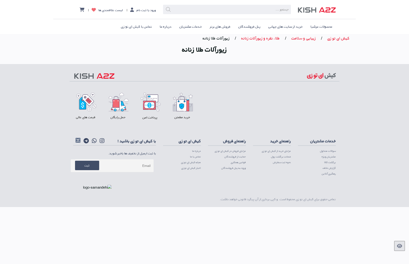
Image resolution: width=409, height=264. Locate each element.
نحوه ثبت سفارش (282, 162)
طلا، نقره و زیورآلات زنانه (260, 38)
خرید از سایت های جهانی (285, 26)
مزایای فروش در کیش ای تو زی (230, 151)
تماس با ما (195, 157)
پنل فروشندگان (249, 26)
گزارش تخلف (329, 168)
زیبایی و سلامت (303, 38)
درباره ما (166, 26)
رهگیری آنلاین (329, 174)
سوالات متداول (328, 151)
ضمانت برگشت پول (281, 157)
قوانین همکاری (238, 162)
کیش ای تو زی (338, 38)
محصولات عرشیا (321, 26)
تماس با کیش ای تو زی (136, 26)
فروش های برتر (220, 26)
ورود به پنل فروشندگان (233, 168)
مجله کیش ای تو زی (191, 162)
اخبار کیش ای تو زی (191, 168)
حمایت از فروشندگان (235, 157)
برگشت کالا (330, 162)
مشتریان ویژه (329, 157)
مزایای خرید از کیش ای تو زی (276, 151)
